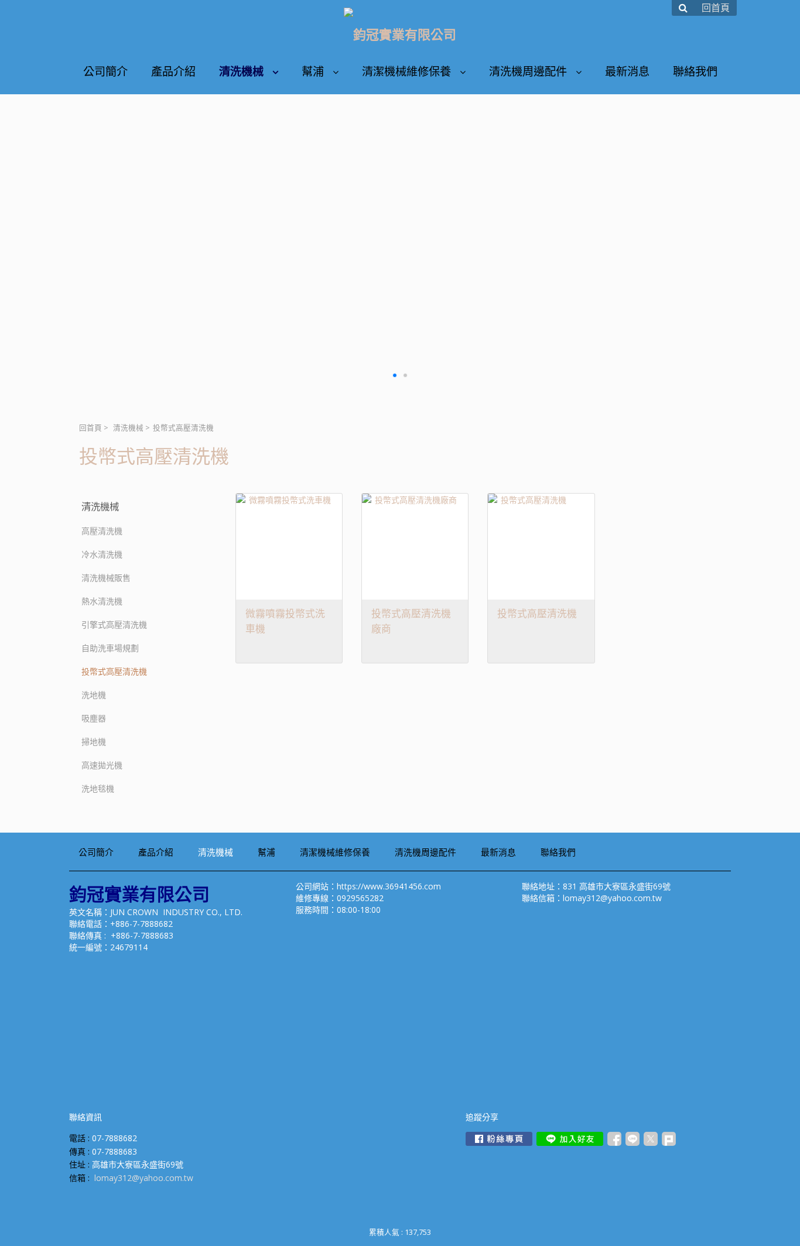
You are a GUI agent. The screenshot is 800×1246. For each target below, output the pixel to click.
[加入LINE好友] (569, 1139)
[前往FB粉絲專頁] (499, 1139)
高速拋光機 (101, 765)
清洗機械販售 (106, 577)
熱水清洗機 (101, 601)
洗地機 (93, 694)
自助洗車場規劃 (110, 647)
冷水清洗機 (101, 554)
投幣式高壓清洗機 (114, 671)
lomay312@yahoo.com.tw (143, 1177)
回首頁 (90, 428)
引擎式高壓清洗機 (114, 624)
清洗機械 (128, 428)
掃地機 (93, 741)
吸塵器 (93, 718)
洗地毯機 (97, 788)
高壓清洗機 (101, 530)
